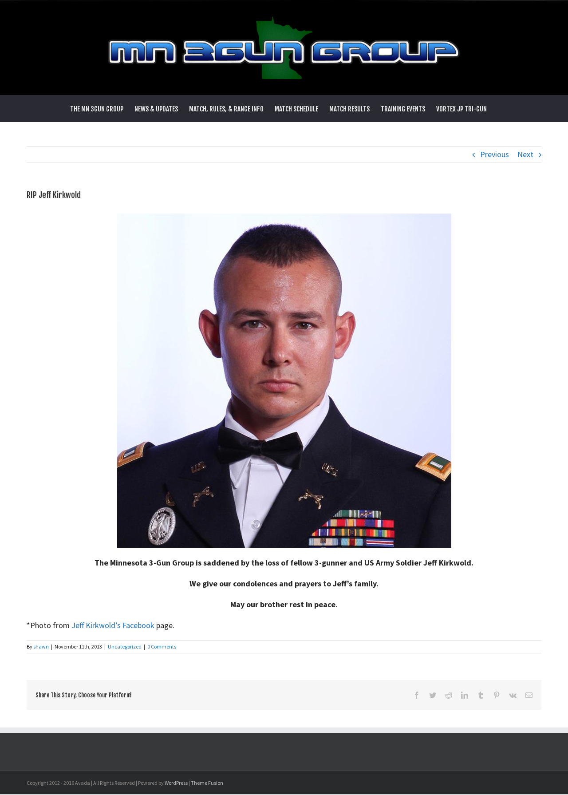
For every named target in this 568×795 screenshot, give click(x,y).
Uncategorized (125, 646)
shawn (41, 646)
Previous (494, 154)
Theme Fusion (207, 782)
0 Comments (161, 646)
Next (525, 154)
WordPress (176, 782)
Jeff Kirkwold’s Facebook (112, 625)
